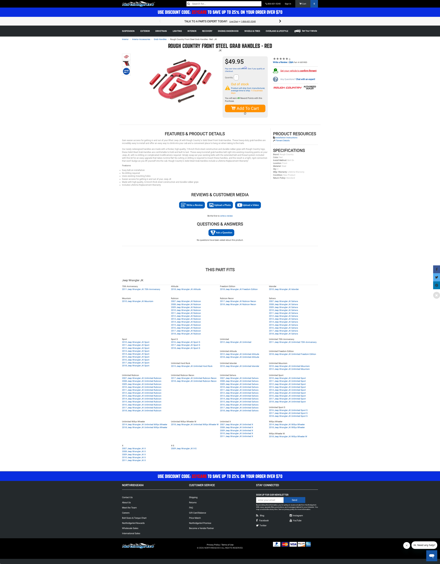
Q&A (291, 62)
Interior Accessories (141, 39)
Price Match (195, 518)
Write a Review (280, 62)
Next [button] (280, 21)
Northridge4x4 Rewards (133, 523)
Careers (126, 512)
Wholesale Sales (130, 528)
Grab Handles (160, 39)
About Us (126, 502)
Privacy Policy (213, 545)
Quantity (229, 77)
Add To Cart (247, 108)
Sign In (288, 4)
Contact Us (127, 497)
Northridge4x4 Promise (200, 523)
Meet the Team (129, 507)
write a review (226, 216)
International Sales (131, 533)
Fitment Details (283, 140)
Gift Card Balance (197, 512)
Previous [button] (160, 21)
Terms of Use (227, 545)
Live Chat (233, 21)
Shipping (193, 497)
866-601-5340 (274, 4)
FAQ (191, 507)
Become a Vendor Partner (201, 528)
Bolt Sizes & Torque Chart (134, 518)
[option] (220, 21)
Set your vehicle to (298, 70)
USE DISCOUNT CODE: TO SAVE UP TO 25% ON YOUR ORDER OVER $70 (220, 12)
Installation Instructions (286, 137)
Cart (308, 4)
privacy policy (289, 509)
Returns (193, 502)
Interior (125, 39)
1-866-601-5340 (248, 21)
